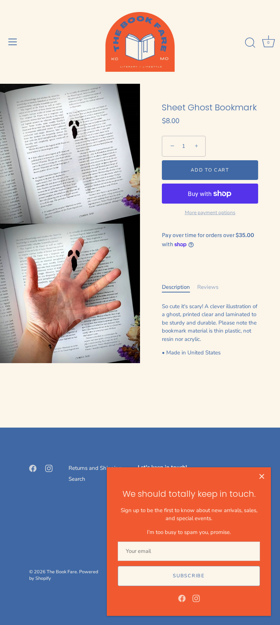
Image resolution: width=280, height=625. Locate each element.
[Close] (262, 476)
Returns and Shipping (95, 468)
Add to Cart (210, 170)
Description (176, 287)
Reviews (207, 287)
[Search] (250, 43)
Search (77, 479)
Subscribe (189, 576)
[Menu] (13, 42)
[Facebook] (182, 598)
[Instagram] (196, 598)
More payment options (210, 212)
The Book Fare (62, 572)
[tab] (179, 287)
